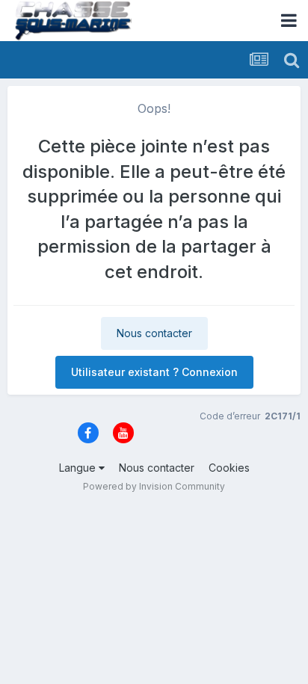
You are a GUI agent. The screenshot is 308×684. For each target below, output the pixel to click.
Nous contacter (154, 333)
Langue (79, 467)
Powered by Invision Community (154, 486)
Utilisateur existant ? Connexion (154, 372)
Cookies (229, 467)
